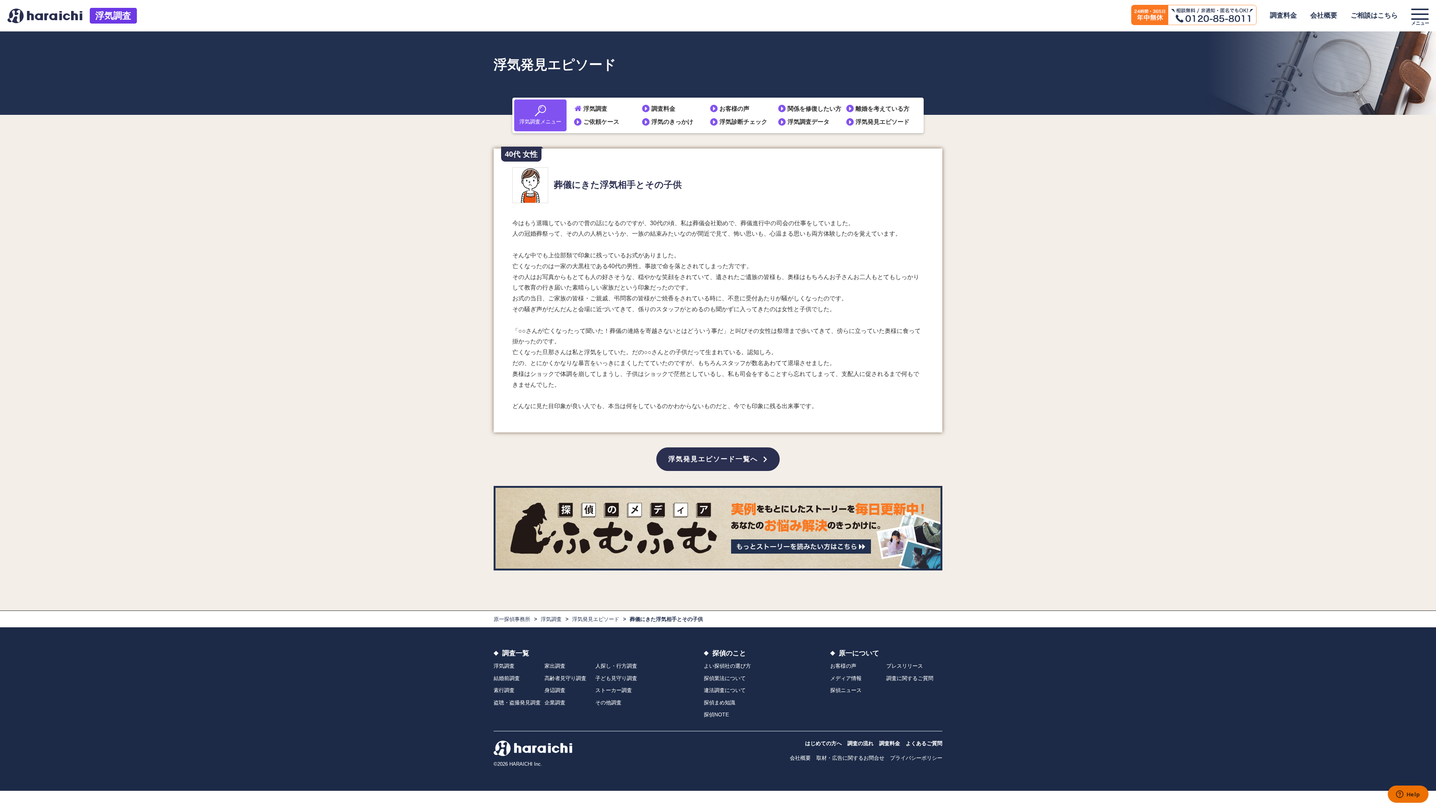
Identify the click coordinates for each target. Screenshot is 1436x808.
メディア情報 (846, 678)
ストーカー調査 (613, 690)
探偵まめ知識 (719, 703)
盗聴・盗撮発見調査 (517, 703)
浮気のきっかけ (672, 122)
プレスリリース (904, 666)
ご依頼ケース (601, 122)
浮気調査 (113, 15)
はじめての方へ (823, 743)
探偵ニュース (846, 690)
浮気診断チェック (743, 122)
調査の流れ (860, 743)
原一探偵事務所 (512, 619)
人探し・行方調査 (616, 666)
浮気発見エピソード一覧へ (713, 459)
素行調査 (504, 690)
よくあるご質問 (924, 743)
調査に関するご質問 (909, 678)
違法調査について (725, 690)
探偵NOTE (716, 714)
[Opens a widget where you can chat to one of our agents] (1408, 795)
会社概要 (1323, 15)
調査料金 (1283, 15)
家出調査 (554, 666)
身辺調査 (554, 690)
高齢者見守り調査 (565, 678)
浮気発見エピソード (882, 122)
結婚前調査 (507, 678)
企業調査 (554, 703)
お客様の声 (734, 108)
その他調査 (608, 703)
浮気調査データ (808, 122)
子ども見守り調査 (616, 678)
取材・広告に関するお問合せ (850, 758)
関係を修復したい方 (814, 108)
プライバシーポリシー (916, 758)
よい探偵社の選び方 (727, 666)
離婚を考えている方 (882, 108)
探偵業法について (725, 678)
